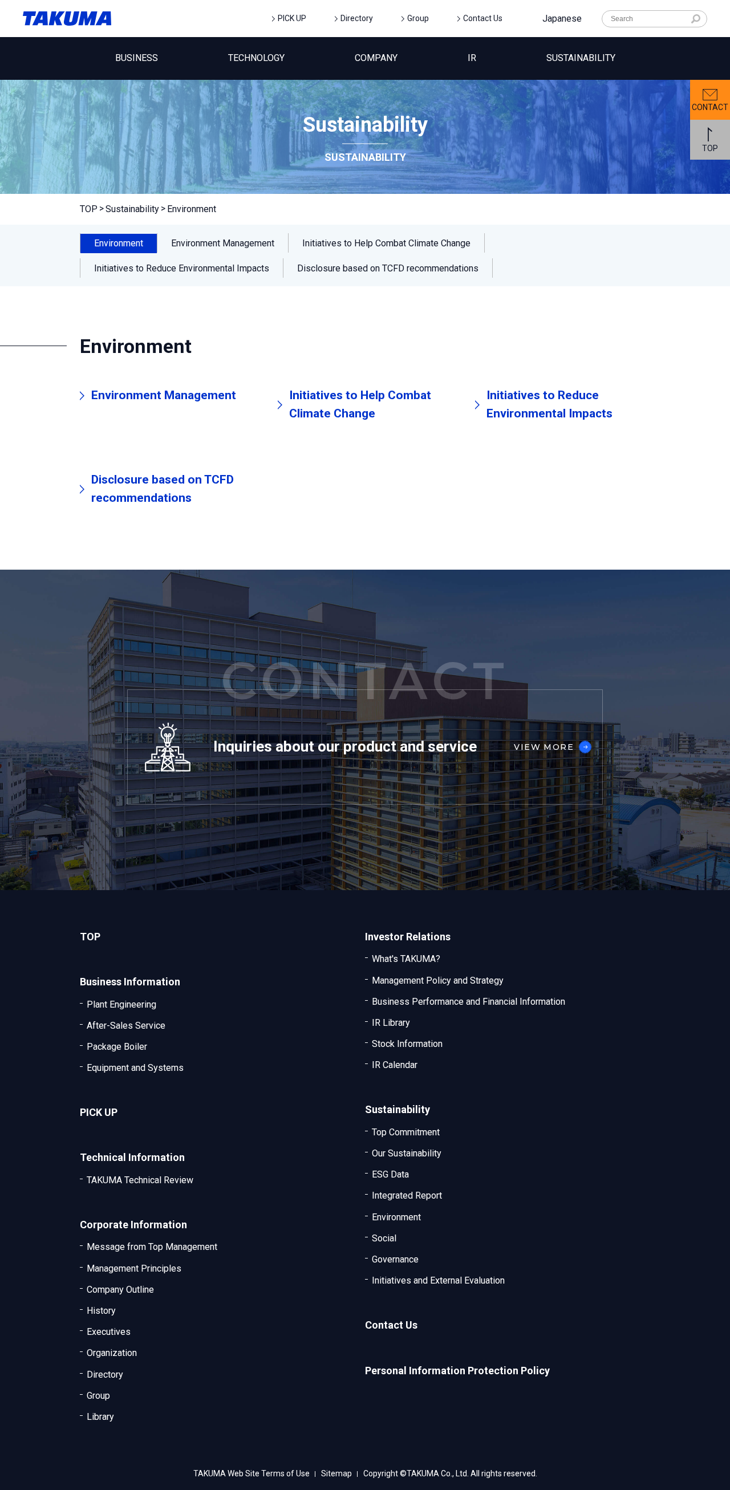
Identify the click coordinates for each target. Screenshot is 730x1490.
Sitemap (336, 1473)
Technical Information (132, 1157)
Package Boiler (117, 1046)
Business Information (130, 982)
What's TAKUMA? (406, 958)
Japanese (562, 18)
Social (384, 1238)
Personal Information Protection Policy (457, 1371)
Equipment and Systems (135, 1067)
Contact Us (482, 18)
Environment (396, 1217)
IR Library (391, 1022)
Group (418, 18)
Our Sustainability (406, 1153)
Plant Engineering (121, 1004)
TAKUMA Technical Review (140, 1180)
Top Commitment (406, 1132)
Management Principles (134, 1268)
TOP (89, 209)
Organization (112, 1352)
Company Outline (120, 1289)
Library (100, 1416)
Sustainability (132, 209)
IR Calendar (394, 1064)
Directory (356, 18)
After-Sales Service (126, 1025)
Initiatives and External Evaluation (438, 1280)
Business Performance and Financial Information (468, 1001)
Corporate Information (133, 1225)
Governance (395, 1259)
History (101, 1310)
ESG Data (390, 1174)
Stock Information (407, 1043)
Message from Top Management (152, 1246)
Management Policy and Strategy (438, 980)
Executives (109, 1331)
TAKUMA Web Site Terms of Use (251, 1473)
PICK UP (292, 18)
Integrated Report (407, 1195)
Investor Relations (408, 937)
